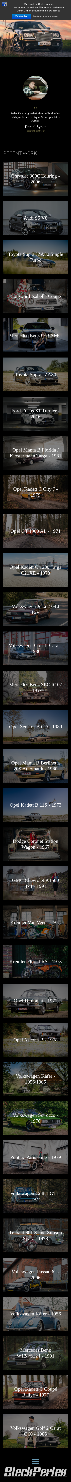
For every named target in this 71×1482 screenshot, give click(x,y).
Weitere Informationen (45, 16)
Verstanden (21, 16)
